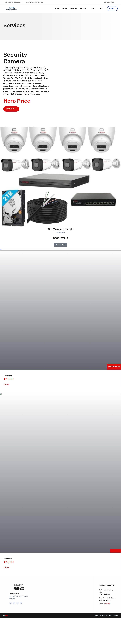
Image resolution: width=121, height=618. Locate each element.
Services (73, 8)
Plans (64, 8)
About (82, 8)
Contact (93, 8)
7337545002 (19, 589)
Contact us (10, 109)
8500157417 (60, 238)
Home (57, 8)
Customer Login (109, 2)
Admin (101, 8)
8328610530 (19, 587)
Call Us (6, 384)
